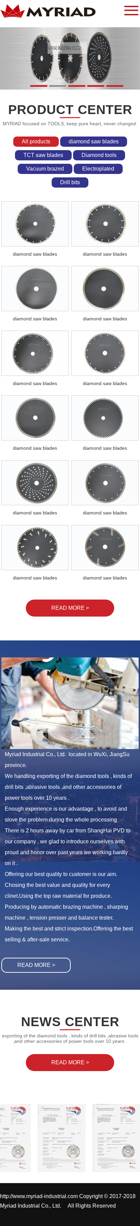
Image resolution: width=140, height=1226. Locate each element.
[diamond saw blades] (35, 223)
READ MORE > (36, 965)
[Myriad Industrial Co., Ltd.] (53, 10)
